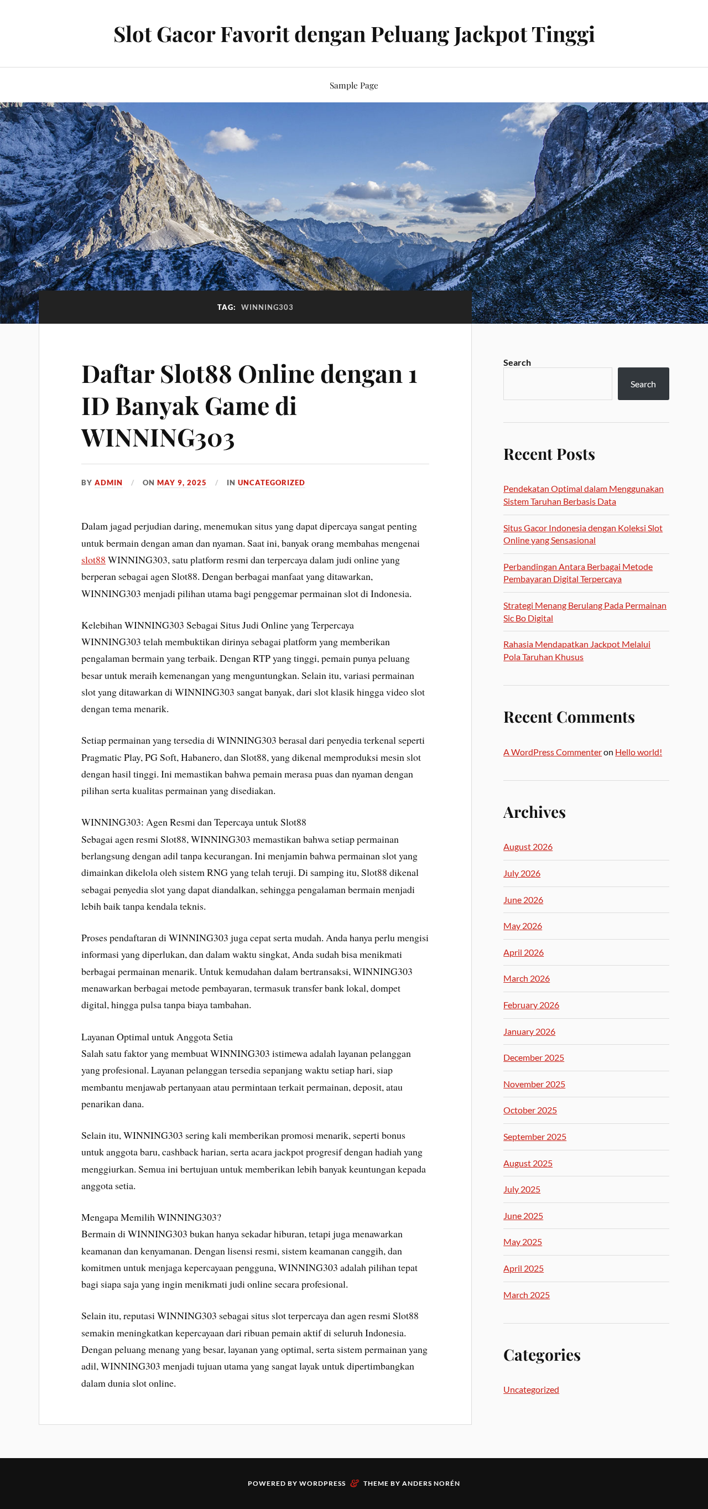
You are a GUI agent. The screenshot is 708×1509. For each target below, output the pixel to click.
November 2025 (534, 1083)
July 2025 (521, 1189)
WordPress (322, 1483)
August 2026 (528, 846)
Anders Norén (431, 1483)
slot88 (93, 559)
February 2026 (531, 1004)
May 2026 (522, 925)
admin (109, 482)
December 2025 (533, 1057)
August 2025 (528, 1163)
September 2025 (534, 1136)
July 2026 (521, 873)
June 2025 (523, 1215)
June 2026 (523, 899)
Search (517, 362)
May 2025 (522, 1241)
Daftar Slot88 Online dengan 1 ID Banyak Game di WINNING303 (249, 404)
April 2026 (523, 952)
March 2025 (526, 1294)
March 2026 (526, 978)
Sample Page (354, 85)
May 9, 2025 (182, 482)
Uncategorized (271, 482)
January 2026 (529, 1031)
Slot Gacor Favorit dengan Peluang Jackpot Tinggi (354, 33)
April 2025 (523, 1268)
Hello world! (638, 751)
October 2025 (530, 1109)
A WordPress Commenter (552, 751)
